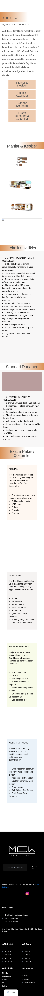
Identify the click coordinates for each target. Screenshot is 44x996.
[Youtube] (17, 893)
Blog (3, 983)
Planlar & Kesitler (22, 84)
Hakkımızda (6, 976)
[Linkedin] (32, 893)
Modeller (5, 973)
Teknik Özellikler (22, 94)
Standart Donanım (22, 104)
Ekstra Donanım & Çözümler (22, 115)
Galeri (4, 979)
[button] (35, 867)
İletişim (4, 986)
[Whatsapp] (22, 893)
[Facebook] (11, 893)
